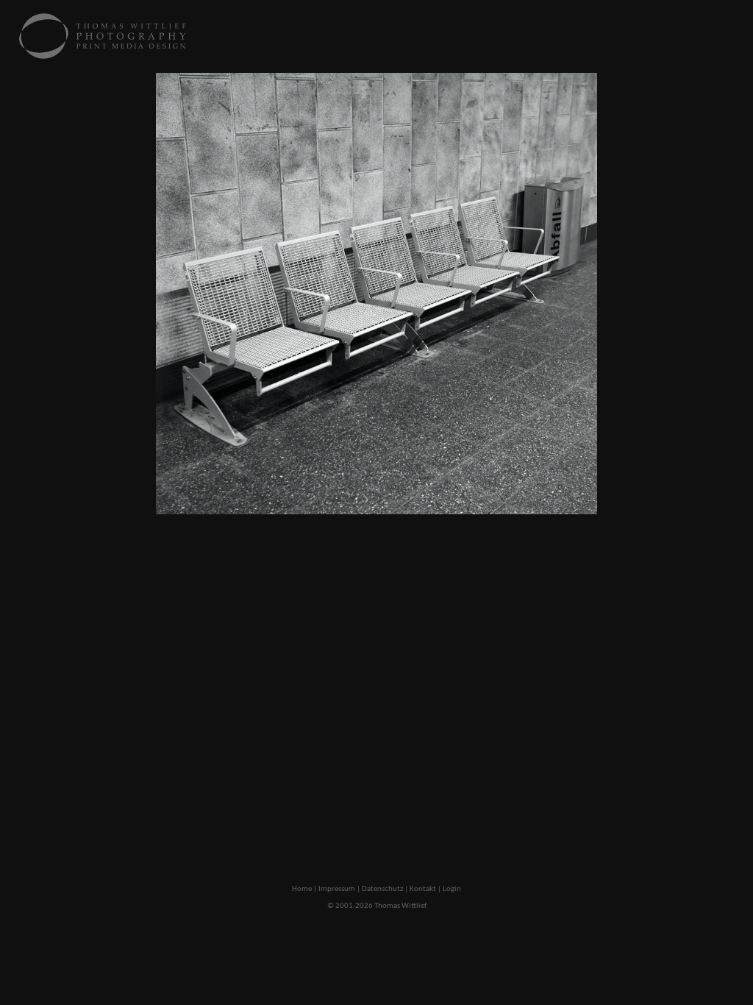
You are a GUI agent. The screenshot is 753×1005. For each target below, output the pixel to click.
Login (452, 889)
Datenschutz (382, 889)
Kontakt (423, 889)
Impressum (336, 889)
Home (302, 889)
